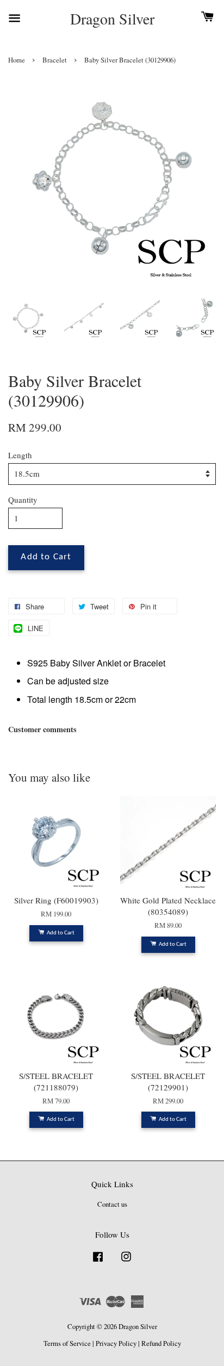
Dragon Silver (112, 19)
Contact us (112, 1204)
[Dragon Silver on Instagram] (126, 1262)
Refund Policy (161, 1343)
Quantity (23, 499)
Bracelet (54, 60)
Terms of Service (67, 1343)
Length (20, 455)
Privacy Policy (116, 1343)
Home (16, 60)
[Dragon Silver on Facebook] (97, 1262)
